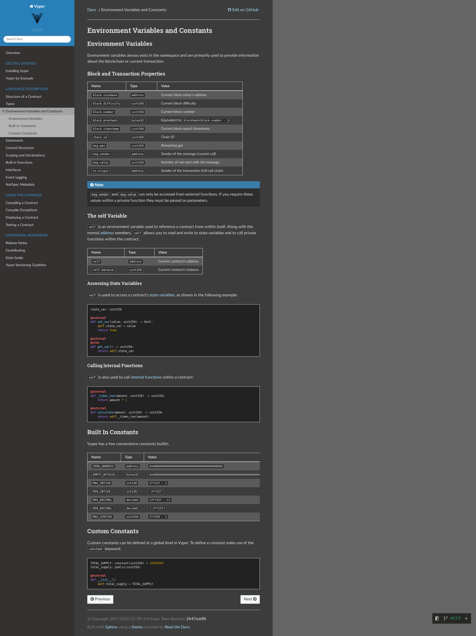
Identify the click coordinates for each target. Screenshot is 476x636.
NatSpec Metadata (20, 184)
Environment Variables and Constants (34, 111)
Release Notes (16, 243)
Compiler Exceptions (21, 210)
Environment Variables (25, 119)
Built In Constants (22, 126)
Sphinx (111, 627)
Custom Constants (23, 133)
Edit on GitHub (245, 10)
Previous (102, 599)
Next (248, 599)
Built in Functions (19, 162)
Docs (91, 10)
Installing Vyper (17, 71)
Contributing (15, 250)
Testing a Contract (19, 225)
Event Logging (16, 177)
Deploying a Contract (22, 217)
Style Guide (14, 258)
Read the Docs (177, 627)
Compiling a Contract (22, 203)
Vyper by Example (19, 78)
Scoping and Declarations (25, 155)
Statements (14, 140)
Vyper (39, 6)
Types (10, 104)
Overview (13, 53)
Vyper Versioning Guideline (26, 265)
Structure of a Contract (23, 97)
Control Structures (20, 148)
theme (136, 627)
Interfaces (13, 170)
